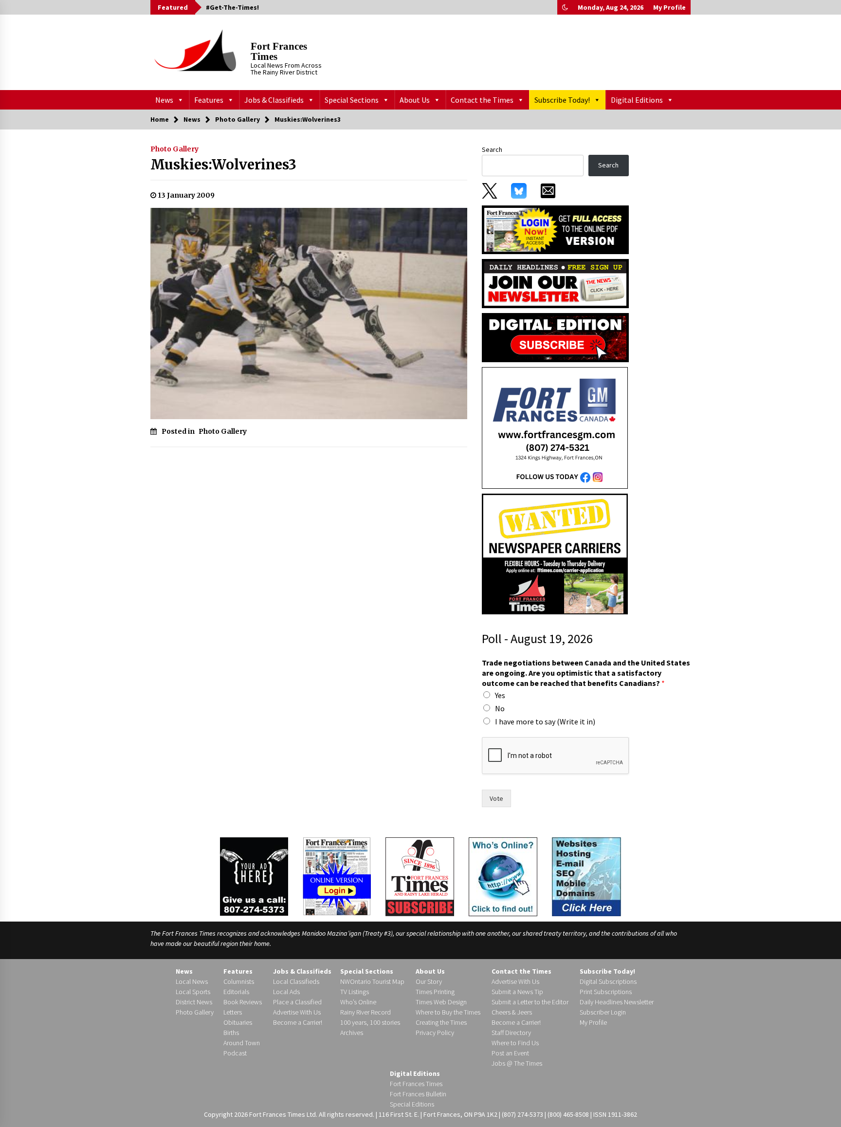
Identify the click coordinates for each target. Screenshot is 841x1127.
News (164, 100)
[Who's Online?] (503, 875)
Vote (496, 798)
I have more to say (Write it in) (545, 721)
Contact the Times (482, 100)
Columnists (238, 981)
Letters (232, 1012)
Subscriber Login (603, 1012)
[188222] (555, 427)
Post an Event (510, 1053)
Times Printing (435, 991)
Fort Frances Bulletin (418, 1094)
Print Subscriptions (606, 991)
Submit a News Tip (517, 991)
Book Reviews (242, 1002)
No (500, 708)
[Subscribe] (419, 876)
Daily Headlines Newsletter (617, 1002)
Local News (192, 981)
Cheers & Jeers (512, 1012)
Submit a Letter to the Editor (530, 1002)
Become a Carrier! (297, 1022)
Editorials (236, 991)
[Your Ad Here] (254, 876)
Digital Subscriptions (608, 981)
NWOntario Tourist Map (372, 981)
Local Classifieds (296, 981)
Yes (500, 695)
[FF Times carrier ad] (555, 553)
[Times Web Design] (586, 875)
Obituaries (237, 1022)
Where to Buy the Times (448, 1012)
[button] (565, 7)
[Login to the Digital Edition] (337, 875)
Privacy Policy (435, 1032)
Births (231, 1032)
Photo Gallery (174, 149)
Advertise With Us (297, 1012)
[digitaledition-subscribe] (555, 337)
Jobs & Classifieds (274, 100)
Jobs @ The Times (517, 1063)
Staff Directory (511, 1032)
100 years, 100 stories (370, 1022)
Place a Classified (297, 1002)
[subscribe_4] (555, 282)
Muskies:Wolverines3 (223, 164)
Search (492, 149)
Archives (351, 1032)
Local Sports (193, 991)
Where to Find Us (515, 1042)
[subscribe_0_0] (555, 228)
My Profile (669, 7)
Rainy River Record (365, 1012)
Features (208, 100)
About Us (415, 100)
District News (194, 1002)
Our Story (429, 981)
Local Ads (286, 991)
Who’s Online (358, 1002)
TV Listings (354, 991)
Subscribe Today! (562, 100)
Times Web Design (441, 1002)
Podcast (235, 1053)
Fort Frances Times (279, 51)
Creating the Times (441, 1022)
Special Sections (352, 100)
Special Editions (412, 1104)
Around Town (241, 1042)
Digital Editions (637, 100)
